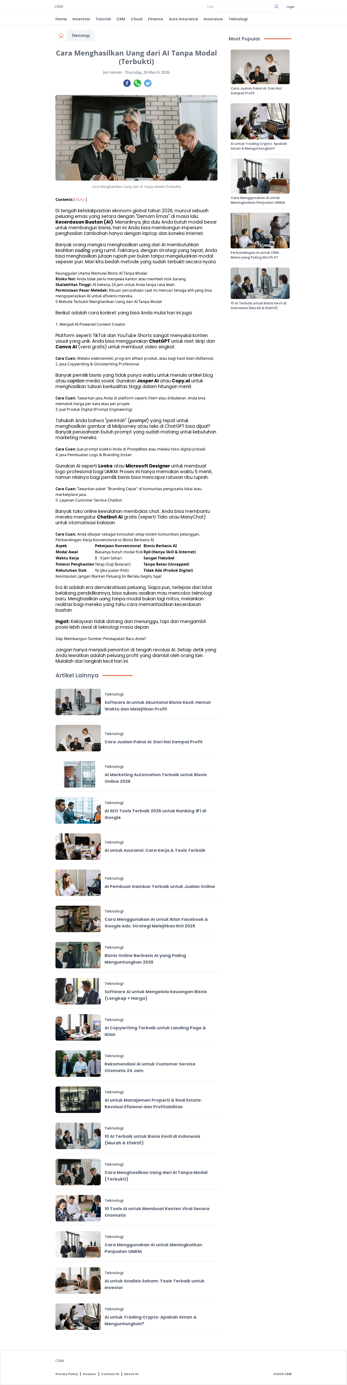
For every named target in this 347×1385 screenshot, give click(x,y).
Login (290, 7)
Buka (80, 199)
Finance (155, 19)
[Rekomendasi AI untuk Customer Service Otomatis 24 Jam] (78, 1063)
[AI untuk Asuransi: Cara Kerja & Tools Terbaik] (78, 846)
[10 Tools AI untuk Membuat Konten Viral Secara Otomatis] (78, 1208)
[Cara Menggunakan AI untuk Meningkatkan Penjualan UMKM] (78, 1244)
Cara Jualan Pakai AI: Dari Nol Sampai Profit (154, 742)
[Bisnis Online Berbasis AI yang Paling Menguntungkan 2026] (78, 955)
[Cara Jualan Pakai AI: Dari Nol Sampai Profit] (78, 738)
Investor (89, 1374)
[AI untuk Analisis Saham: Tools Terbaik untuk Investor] (78, 1280)
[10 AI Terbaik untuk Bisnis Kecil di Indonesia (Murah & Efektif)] (78, 1136)
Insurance (213, 19)
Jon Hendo (112, 72)
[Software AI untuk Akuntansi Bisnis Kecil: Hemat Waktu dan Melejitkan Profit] (78, 702)
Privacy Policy (66, 1374)
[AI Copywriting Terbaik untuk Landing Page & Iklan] (78, 1027)
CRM (120, 19)
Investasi (81, 19)
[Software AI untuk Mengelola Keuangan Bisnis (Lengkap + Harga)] (78, 991)
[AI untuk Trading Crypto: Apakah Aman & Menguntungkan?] (78, 1316)
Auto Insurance (183, 19)
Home (61, 19)
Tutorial (103, 19)
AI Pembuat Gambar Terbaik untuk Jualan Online (160, 886)
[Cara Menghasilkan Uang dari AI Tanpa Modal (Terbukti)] (78, 1172)
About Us (131, 1374)
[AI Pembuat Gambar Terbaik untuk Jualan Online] (78, 883)
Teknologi (238, 19)
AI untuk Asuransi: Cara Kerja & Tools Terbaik (155, 850)
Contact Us (110, 1374)
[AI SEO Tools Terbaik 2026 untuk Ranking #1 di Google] (78, 810)
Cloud (136, 19)
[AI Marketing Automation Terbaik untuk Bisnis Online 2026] (78, 774)
